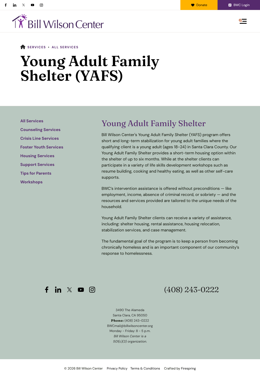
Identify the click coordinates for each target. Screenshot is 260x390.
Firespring (188, 368)
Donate (201, 5)
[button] (243, 21)
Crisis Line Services (39, 138)
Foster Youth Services (41, 147)
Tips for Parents (35, 173)
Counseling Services (40, 129)
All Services (65, 47)
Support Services (37, 164)
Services (36, 47)
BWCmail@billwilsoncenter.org (130, 326)
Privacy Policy (117, 368)
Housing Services (37, 156)
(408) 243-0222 (191, 289)
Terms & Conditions (145, 368)
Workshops (31, 182)
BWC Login (242, 5)
